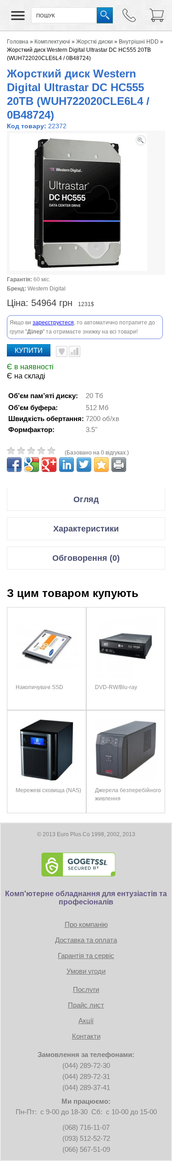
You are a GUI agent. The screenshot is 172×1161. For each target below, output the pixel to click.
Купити (29, 350)
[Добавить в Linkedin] (66, 464)
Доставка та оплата (86, 940)
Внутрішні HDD (139, 41)
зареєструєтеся (53, 322)
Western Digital (47, 288)
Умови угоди (86, 971)
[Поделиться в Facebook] (14, 464)
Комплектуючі (52, 41)
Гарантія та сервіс (86, 955)
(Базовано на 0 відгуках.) (97, 452)
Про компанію (86, 924)
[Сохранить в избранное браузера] (101, 464)
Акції (86, 1020)
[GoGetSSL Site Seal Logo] (86, 864)
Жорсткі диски (94, 41)
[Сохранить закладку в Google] (31, 464)
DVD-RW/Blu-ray (116, 687)
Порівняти (74, 351)
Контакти (86, 1036)
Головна (17, 41)
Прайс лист (86, 1005)
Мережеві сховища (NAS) (48, 790)
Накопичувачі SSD (39, 687)
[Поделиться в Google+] (49, 464)
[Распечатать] (118, 464)
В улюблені (61, 351)
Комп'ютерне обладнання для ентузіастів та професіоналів (86, 898)
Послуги (86, 989)
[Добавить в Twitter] (84, 464)
